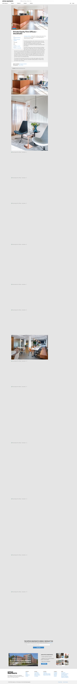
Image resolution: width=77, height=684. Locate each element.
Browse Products (37, 674)
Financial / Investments (17, 47)
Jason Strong (21, 65)
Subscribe (38, 647)
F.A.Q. (27, 673)
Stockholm (15, 46)
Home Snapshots (64, 674)
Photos (12, 3)
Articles (31, 3)
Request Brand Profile (46, 674)
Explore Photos (36, 673)
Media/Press (28, 674)
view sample (50, 642)
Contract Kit (63, 672)
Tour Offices (36, 672)
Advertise (45, 672)
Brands (25, 3)
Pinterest (55, 674)
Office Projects (4, 3)
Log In (73, 3)
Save (14, 27)
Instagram (55, 672)
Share (14, 28)
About (27, 672)
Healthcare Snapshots (64, 677)
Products (18, 3)
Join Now (44, 663)
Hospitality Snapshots (64, 673)
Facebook (55, 673)
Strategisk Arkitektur (16, 37)
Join (70, 3)
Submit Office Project (46, 673)
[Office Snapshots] (10, 1)
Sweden (18, 46)
